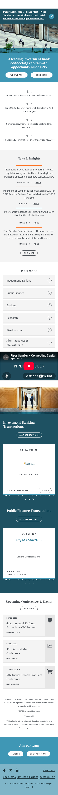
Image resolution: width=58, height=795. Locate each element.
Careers (15, 753)
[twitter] (11, 771)
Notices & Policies (27, 777)
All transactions (29, 435)
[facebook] (4, 771)
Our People (42, 75)
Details (45, 490)
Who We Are (16, 75)
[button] (6, 495)
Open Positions (38, 753)
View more (29, 608)
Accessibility (47, 777)
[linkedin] (17, 771)
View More (29, 253)
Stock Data (9, 777)
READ (38, 182)
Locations (49, 770)
